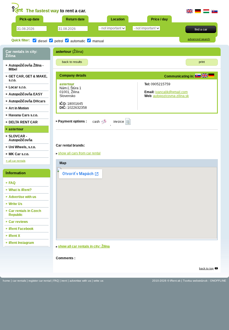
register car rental (39, 280)
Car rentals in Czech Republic (25, 213)
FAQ (12, 183)
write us (98, 280)
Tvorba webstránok (195, 280)
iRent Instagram (21, 243)
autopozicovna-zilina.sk (171, 96)
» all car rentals (15, 160)
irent (64, 280)
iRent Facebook (21, 229)
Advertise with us (22, 197)
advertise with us (80, 280)
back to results (72, 61)
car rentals (19, 280)
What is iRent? (20, 190)
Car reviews (18, 222)
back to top (206, 268)
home (6, 280)
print (202, 61)
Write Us (15, 204)
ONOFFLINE (218, 280)
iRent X (14, 236)
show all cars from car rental (79, 153)
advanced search (199, 39)
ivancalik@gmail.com (171, 92)
